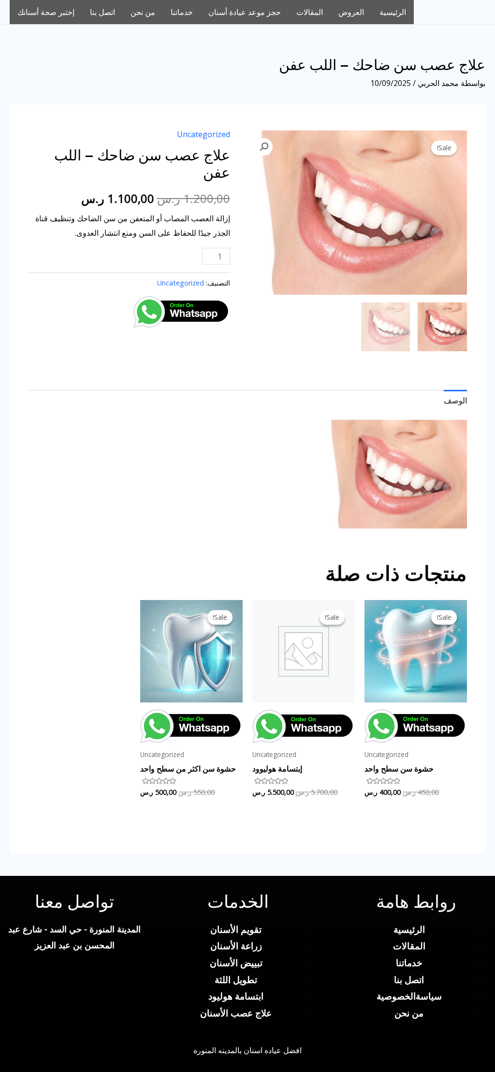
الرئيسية (392, 12)
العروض (351, 12)
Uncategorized (203, 134)
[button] (264, 147)
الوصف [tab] (455, 400)
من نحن (143, 12)
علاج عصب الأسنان (236, 1013)
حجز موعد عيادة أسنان (244, 12)
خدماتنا (182, 12)
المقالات (309, 12)
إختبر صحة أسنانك (45, 12)
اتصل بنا (102, 12)
